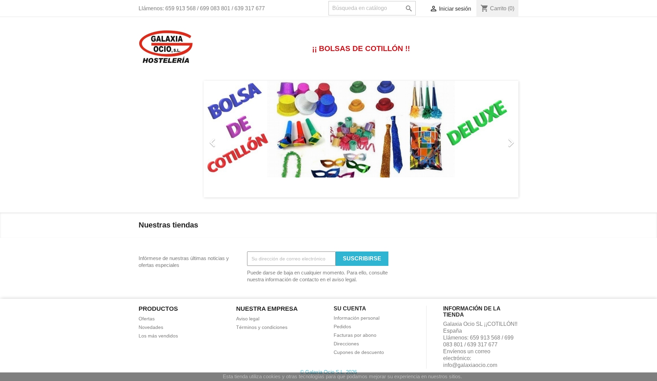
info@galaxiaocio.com (470, 365)
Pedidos (342, 326)
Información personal (356, 318)
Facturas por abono (355, 335)
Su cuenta (350, 308)
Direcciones (346, 343)
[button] (227, 139)
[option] (361, 139)
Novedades (151, 327)
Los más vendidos (158, 336)
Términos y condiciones (261, 327)
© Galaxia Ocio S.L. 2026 (328, 372)
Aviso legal (247, 318)
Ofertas (147, 318)
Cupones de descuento (359, 352)
